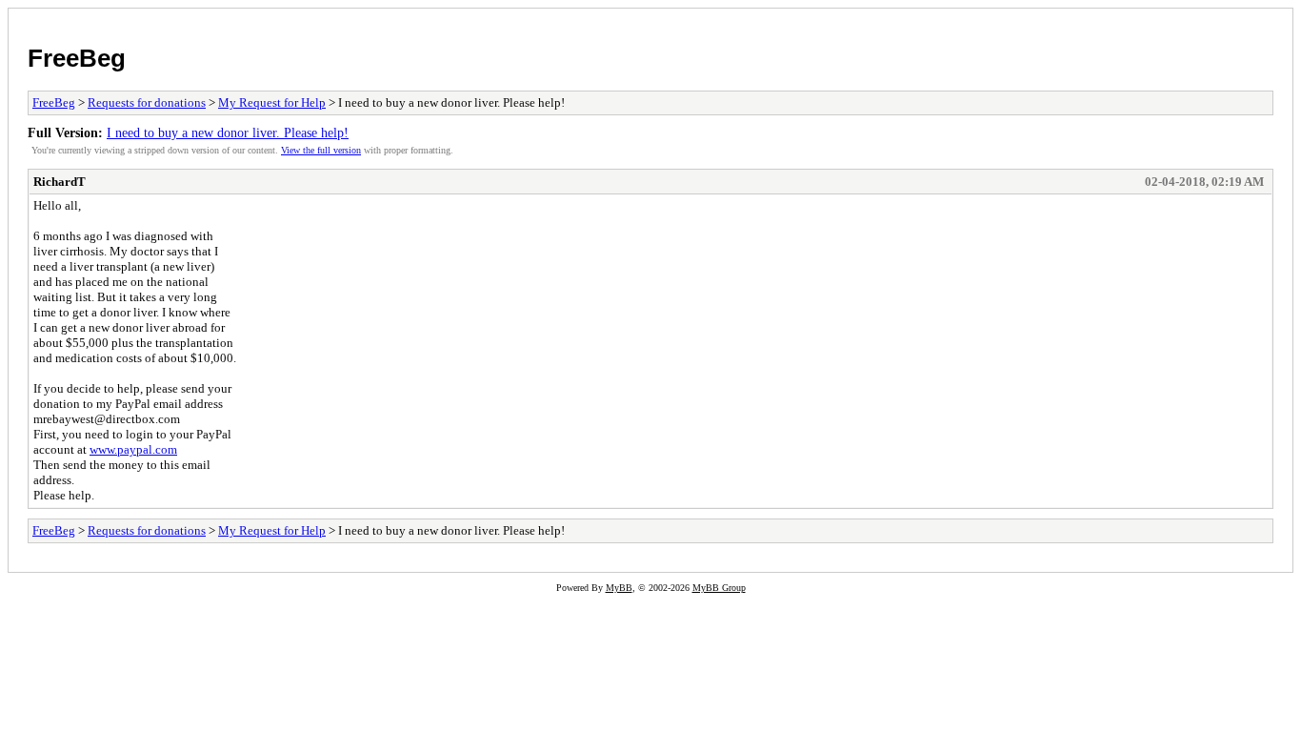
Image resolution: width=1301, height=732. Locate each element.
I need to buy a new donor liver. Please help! (228, 132)
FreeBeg (77, 58)
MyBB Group (719, 587)
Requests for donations (147, 102)
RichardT (59, 181)
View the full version (321, 150)
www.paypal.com (133, 449)
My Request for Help (272, 102)
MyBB (619, 587)
